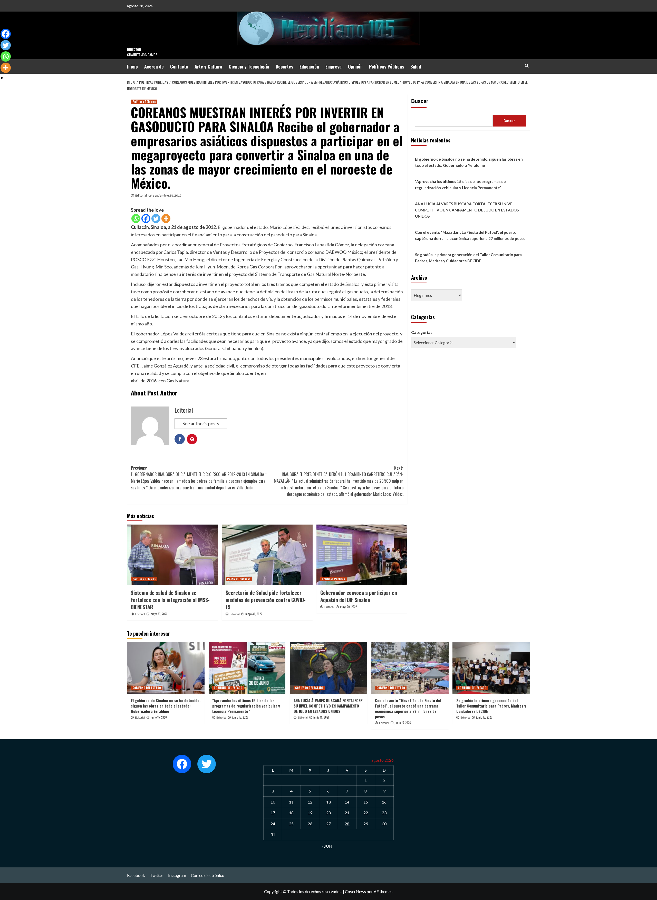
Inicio (132, 66)
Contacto (179, 66)
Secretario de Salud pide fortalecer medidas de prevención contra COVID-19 (266, 600)
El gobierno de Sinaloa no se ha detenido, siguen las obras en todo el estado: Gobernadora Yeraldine (469, 162)
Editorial (141, 195)
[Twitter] (155, 218)
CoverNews (355, 891)
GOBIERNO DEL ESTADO (146, 688)
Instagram (177, 875)
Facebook (136, 875)
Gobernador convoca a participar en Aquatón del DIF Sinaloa (358, 596)
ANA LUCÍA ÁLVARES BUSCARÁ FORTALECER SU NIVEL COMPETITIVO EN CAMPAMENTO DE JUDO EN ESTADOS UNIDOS (467, 209)
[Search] (527, 65)
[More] (165, 218)
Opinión (355, 66)
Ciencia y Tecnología (249, 66)
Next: (338, 481)
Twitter (156, 875)
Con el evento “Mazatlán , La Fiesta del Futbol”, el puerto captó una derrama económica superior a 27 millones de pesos (470, 235)
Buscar (419, 101)
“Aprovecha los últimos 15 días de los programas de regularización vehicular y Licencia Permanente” (460, 184)
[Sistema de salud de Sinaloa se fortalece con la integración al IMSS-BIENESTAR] (172, 555)
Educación (309, 66)
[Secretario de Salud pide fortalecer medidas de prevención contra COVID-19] (267, 555)
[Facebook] (145, 218)
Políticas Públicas (386, 66)
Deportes (284, 66)
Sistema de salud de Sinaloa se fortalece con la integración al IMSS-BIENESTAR (170, 600)
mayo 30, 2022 (159, 614)
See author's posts (200, 423)
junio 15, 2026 (159, 717)
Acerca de (154, 66)
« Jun (327, 846)
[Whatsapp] (135, 218)
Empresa (333, 66)
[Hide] (2, 78)
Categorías (421, 332)
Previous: (199, 478)
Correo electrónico (207, 875)
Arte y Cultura (208, 66)
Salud (415, 66)
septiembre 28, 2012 (167, 195)
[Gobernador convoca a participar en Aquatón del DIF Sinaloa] (361, 555)
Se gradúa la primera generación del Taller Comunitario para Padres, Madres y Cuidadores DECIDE (468, 257)
